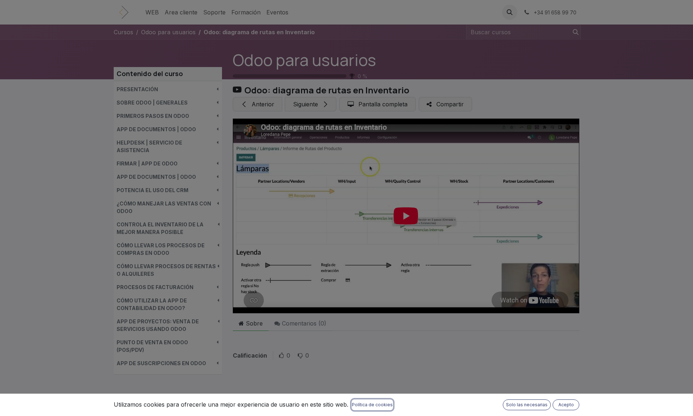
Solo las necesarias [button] (527, 404)
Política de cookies (372, 404)
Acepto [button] (566, 404)
